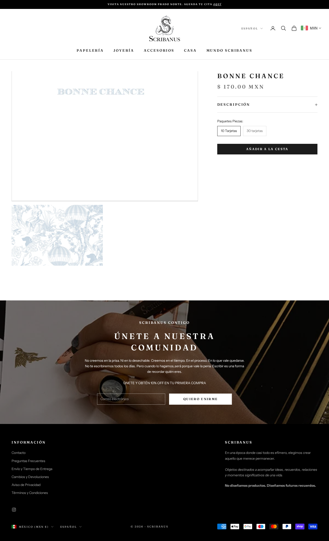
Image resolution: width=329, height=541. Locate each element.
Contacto (19, 453)
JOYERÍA (123, 50)
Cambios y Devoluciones (30, 477)
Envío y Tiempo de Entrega (32, 469)
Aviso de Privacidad (26, 485)
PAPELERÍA (90, 50)
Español (249, 28)
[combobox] (311, 28)
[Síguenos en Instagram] (14, 509)
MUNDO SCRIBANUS (229, 50)
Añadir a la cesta (267, 149)
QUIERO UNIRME (200, 399)
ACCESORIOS (159, 50)
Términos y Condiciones (30, 493)
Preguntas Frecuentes (28, 461)
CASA (190, 50)
